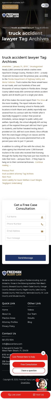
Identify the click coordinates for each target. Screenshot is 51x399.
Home (6, 27)
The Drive (41, 100)
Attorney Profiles (10, 322)
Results (31, 318)
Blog (30, 322)
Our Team (32, 314)
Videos (31, 310)
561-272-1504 (8, 340)
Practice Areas (8, 318)
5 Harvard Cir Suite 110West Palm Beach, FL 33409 (15, 349)
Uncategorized (36, 66)
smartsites (6, 66)
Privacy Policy (8, 326)
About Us (6, 314)
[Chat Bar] (25, 395)
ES (47, 5)
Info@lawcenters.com (12, 344)
